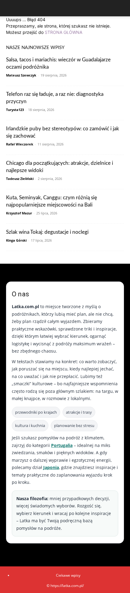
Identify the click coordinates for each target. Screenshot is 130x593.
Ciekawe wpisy (68, 575)
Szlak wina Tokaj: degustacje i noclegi (47, 232)
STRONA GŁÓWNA (63, 32)
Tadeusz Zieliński (20, 178)
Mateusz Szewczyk (21, 75)
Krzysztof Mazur (19, 213)
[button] (10, 8)
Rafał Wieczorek (19, 144)
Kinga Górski (16, 240)
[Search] (121, 8)
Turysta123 (15, 109)
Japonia (51, 467)
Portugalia (62, 445)
